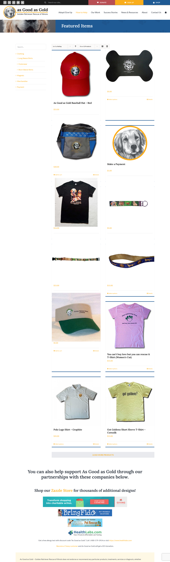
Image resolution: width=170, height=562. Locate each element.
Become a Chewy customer (67, 546)
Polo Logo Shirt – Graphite (68, 429)
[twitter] (9, 2)
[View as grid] (102, 46)
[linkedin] (22, 2)
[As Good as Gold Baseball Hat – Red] (76, 74)
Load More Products (103, 455)
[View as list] (107, 46)
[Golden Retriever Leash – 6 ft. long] (129, 259)
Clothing (20, 54)
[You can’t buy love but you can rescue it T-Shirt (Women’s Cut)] (129, 326)
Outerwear (22, 64)
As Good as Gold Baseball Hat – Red (73, 102)
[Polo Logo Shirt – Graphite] (76, 401)
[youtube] (18, 2)
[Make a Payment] (129, 143)
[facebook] (5, 2)
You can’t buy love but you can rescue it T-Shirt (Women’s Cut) (128, 356)
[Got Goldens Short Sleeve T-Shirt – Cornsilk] (129, 401)
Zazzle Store (62, 490)
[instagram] (13, 2)
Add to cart (58, 175)
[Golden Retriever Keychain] (129, 202)
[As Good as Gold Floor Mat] (129, 65)
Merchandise (22, 81)
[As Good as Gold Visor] (76, 317)
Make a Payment (116, 164)
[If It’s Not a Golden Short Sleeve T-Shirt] (76, 202)
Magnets (20, 75)
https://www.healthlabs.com (120, 540)
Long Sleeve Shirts (25, 58)
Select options (113, 99)
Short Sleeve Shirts (25, 70)
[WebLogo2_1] (25, 7)
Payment (20, 87)
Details (150, 99)
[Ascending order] (75, 46)
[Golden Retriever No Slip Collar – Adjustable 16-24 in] (76, 259)
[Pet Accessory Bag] (76, 141)
